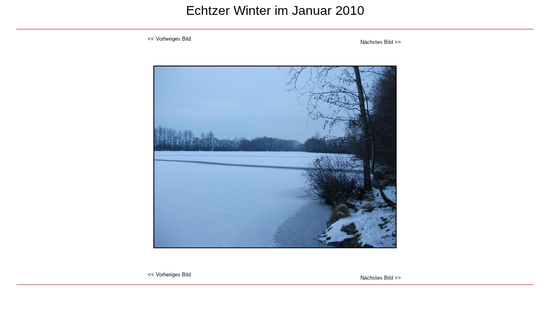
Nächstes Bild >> (380, 42)
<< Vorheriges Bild (169, 39)
